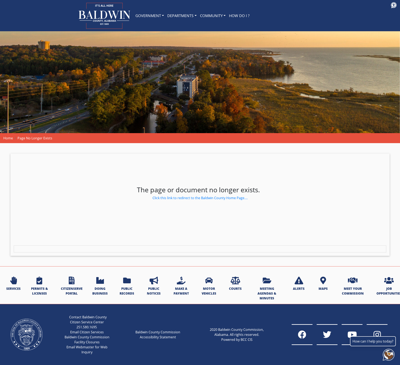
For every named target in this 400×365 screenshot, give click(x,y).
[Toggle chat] (388, 354)
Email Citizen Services (87, 332)
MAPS (323, 288)
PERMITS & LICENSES (39, 290)
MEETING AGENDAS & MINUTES (267, 293)
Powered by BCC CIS (236, 339)
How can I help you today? (372, 341)
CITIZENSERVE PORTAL (71, 290)
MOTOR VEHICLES (209, 290)
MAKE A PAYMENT (181, 290)
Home (8, 138)
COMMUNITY (211, 15)
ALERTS (299, 288)
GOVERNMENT (148, 15)
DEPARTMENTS (180, 15)
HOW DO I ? (239, 15)
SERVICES (13, 288)
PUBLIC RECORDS (127, 290)
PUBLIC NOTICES (154, 290)
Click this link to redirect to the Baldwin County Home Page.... (200, 198)
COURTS (235, 288)
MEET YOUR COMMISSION (353, 290)
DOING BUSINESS (100, 290)
